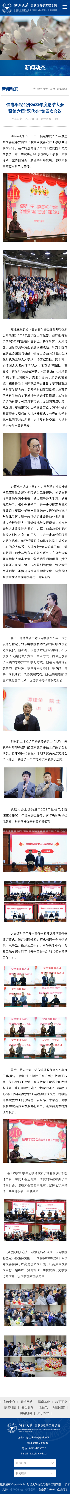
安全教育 (27, 1407)
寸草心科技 (16, 1489)
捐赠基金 (44, 1401)
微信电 (43, 1407)
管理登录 (30, 1489)
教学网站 (26, 1401)
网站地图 (26, 1413)
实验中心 (9, 1401)
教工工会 (61, 1401)
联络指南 (59, 1407)
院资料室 (10, 1407)
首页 (52, 89)
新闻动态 (62, 89)
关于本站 (43, 1413)
